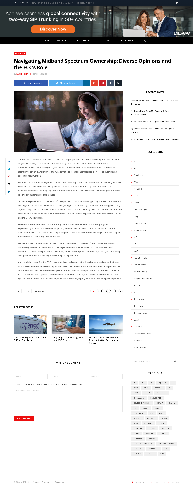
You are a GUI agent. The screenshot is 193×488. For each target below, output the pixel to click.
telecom (151, 438)
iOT (151, 413)
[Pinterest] (102, 83)
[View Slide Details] (96, 22)
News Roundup (140, 271)
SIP (135, 292)
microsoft (137, 418)
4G (135, 383)
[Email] (118, 83)
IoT (135, 237)
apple (136, 388)
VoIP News (62, 41)
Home (48, 41)
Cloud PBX (138, 189)
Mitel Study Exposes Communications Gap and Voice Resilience (64, 3)
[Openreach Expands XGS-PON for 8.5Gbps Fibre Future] (30, 324)
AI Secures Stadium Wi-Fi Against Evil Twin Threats (154, 121)
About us (36, 482)
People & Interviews (143, 278)
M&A (136, 251)
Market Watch (140, 264)
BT (170, 388)
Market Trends (140, 258)
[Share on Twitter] (9, 169)
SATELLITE (165, 428)
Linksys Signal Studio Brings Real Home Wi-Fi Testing (67, 339)
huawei (157, 408)
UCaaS (137, 320)
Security (137, 285)
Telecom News (83, 41)
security (137, 433)
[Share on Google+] (111, 291)
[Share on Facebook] (9, 161)
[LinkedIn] (86, 83)
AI (135, 168)
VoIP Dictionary (141, 327)
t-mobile (162, 433)
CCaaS (137, 182)
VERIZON (137, 454)
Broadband (20, 53)
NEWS (164, 418)
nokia (136, 423)
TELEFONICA (153, 449)
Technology (138, 438)
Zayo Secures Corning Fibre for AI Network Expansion (155, 139)
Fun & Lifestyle (140, 209)
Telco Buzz (138, 306)
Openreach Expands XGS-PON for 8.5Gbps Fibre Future (30, 339)
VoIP (162, 454)
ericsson (172, 403)
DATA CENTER (155, 398)
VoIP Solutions (140, 347)
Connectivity (161, 393)
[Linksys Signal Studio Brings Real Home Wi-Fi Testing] (68, 324)
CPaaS (136, 202)
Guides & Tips (140, 223)
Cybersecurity (139, 398)
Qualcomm (138, 428)
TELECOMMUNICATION (143, 444)
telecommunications (166, 444)
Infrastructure (140, 230)
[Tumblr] (110, 83)
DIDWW (160, 403)
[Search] (144, 40)
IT (135, 244)
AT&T (146, 388)
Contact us (59, 482)
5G (18, 291)
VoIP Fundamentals (142, 333)
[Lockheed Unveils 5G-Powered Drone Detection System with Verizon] (106, 324)
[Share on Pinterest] (116, 291)
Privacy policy (47, 482)
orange (161, 423)
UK (166, 449)
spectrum (149, 433)
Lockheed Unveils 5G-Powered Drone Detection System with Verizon (103, 340)
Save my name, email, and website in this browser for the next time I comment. (48, 384)
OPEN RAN (148, 423)
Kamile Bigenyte (23, 74)
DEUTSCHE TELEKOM (142, 403)
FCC (27, 291)
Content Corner (127, 41)
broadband (158, 388)
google (145, 408)
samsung (151, 428)
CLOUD (147, 393)
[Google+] (94, 83)
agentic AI (162, 383)
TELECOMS (138, 449)
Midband (39, 291)
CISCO (136, 393)
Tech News (104, 41)
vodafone (150, 454)
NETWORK (151, 418)
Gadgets (137, 216)
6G (151, 383)
